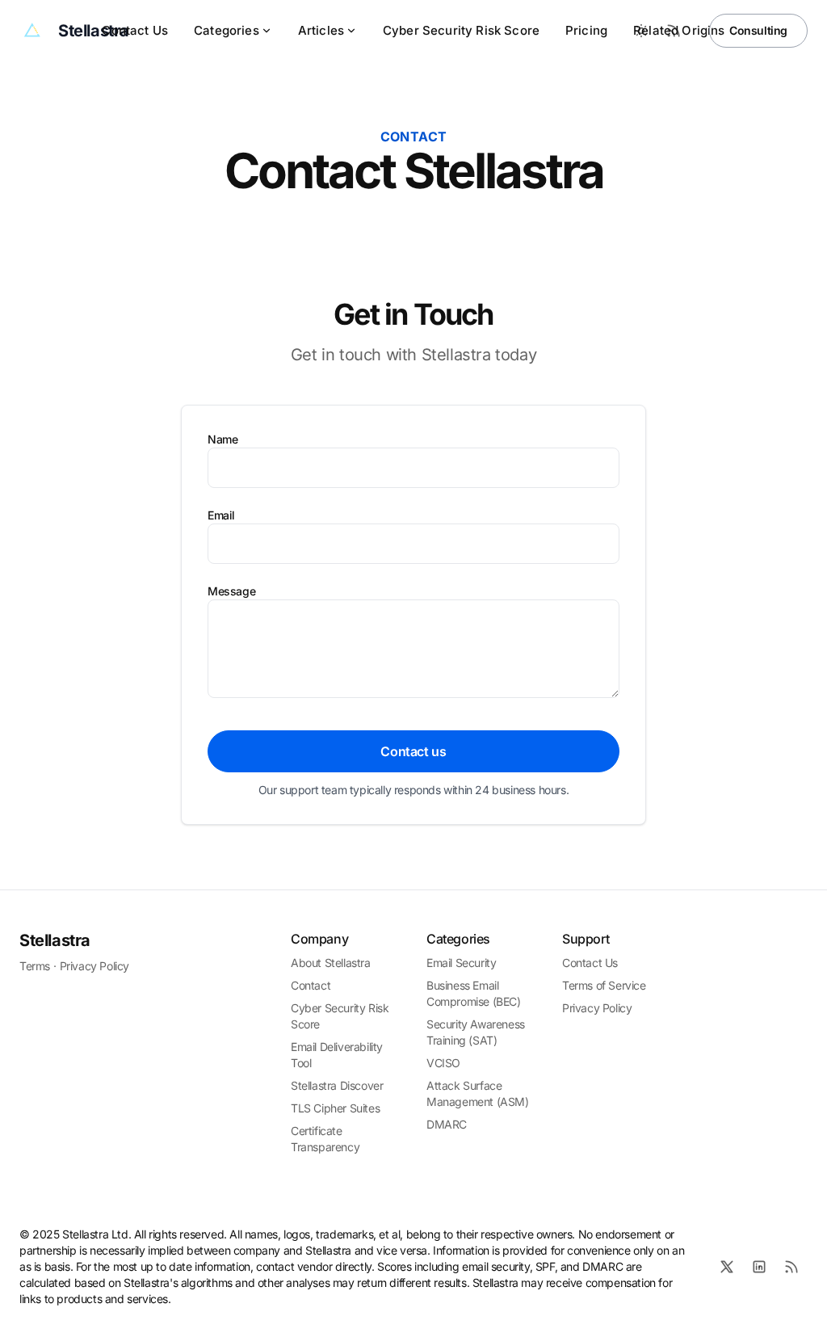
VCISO (443, 1063)
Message (231, 591)
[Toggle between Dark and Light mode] (641, 31)
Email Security (461, 962)
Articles (321, 30)
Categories (226, 30)
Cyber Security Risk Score (461, 30)
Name (222, 439)
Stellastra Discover (337, 1085)
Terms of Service (604, 985)
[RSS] (791, 1267)
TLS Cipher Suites (335, 1108)
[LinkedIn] (759, 1267)
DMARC (446, 1124)
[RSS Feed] (673, 31)
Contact (310, 985)
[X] (727, 1267)
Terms (34, 966)
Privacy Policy (94, 966)
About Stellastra (331, 962)
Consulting (758, 30)
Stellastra (54, 940)
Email (221, 515)
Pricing (586, 30)
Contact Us (135, 30)
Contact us (413, 751)
